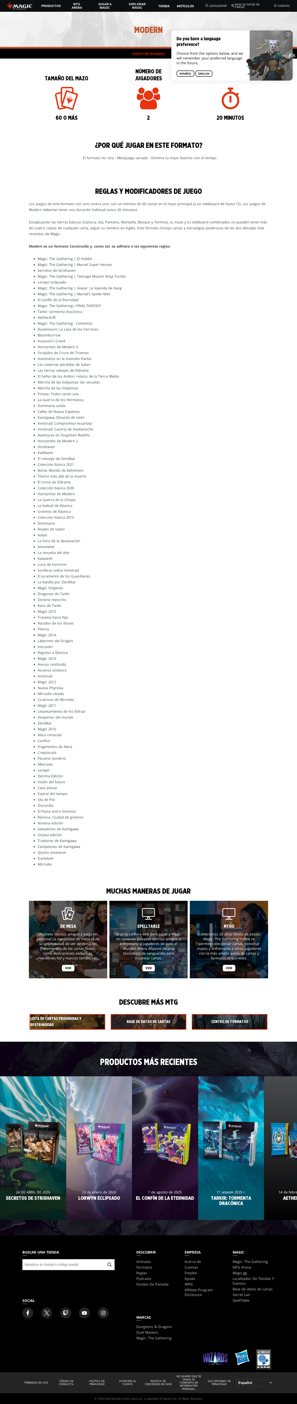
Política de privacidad (97, 1383)
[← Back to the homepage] (19, 5)
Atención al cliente (127, 1383)
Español (185, 74)
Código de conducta (66, 1383)
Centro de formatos (148, 53)
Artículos (185, 6)
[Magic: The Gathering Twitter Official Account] (46, 1313)
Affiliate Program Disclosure (199, 1292)
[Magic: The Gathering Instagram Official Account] (103, 1313)
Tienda (164, 6)
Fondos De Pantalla (152, 1284)
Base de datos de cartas (247, 5)
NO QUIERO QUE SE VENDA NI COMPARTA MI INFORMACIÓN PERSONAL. (189, 1382)
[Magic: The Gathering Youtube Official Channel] (84, 1313)
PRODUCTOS (51, 6)
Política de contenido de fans (158, 1383)
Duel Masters (147, 1332)
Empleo (191, 1273)
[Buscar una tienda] (110, 1264)
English (203, 74)
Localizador (218, 6)
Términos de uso (36, 1382)
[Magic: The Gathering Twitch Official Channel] (65, 1313)
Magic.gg (240, 1273)
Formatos (144, 1267)
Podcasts (143, 1278)
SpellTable (241, 1300)
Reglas (141, 1273)
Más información (33, 1212)
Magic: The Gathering (250, 1261)
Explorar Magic (137, 5)
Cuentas (284, 6)
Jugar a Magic (105, 5)
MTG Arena (77, 5)
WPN (189, 1284)
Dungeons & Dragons (154, 1326)
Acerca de (193, 1261)
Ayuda (190, 1278)
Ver (68, 968)
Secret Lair (241, 1294)
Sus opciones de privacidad (219, 1383)
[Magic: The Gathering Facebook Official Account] (27, 1313)
